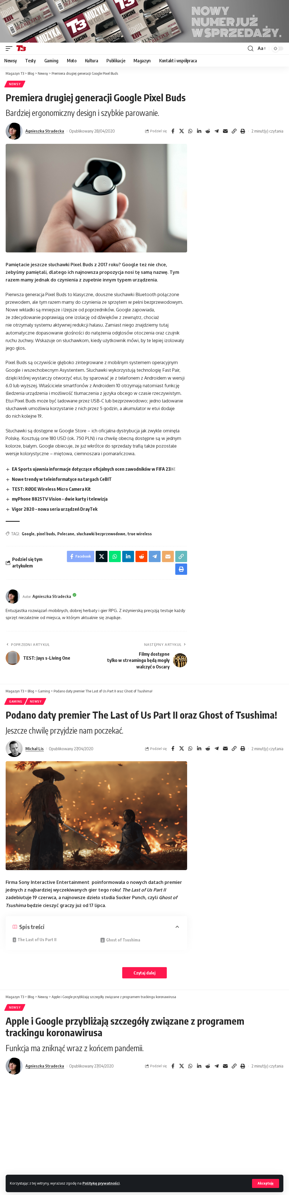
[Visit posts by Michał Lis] (14, 748)
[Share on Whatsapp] (190, 131)
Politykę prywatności (101, 1183)
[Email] (225, 131)
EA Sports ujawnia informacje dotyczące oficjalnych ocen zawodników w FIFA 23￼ (93, 469)
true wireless (140, 533)
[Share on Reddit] (208, 131)
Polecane (65, 533)
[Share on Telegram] (216, 131)
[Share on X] (181, 131)
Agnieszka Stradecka (44, 130)
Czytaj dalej (144, 972)
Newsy (15, 84)
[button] (265, 1183)
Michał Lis (34, 748)
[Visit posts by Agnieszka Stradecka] (14, 131)
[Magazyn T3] (21, 48)
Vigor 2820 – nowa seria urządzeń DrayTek (54, 509)
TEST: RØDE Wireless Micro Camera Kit (51, 489)
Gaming (15, 701)
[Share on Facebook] (173, 131)
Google (28, 533)
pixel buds (46, 533)
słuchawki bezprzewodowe (100, 533)
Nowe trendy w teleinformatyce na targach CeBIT (62, 479)
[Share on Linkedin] (199, 131)
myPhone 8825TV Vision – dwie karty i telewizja (60, 499)
